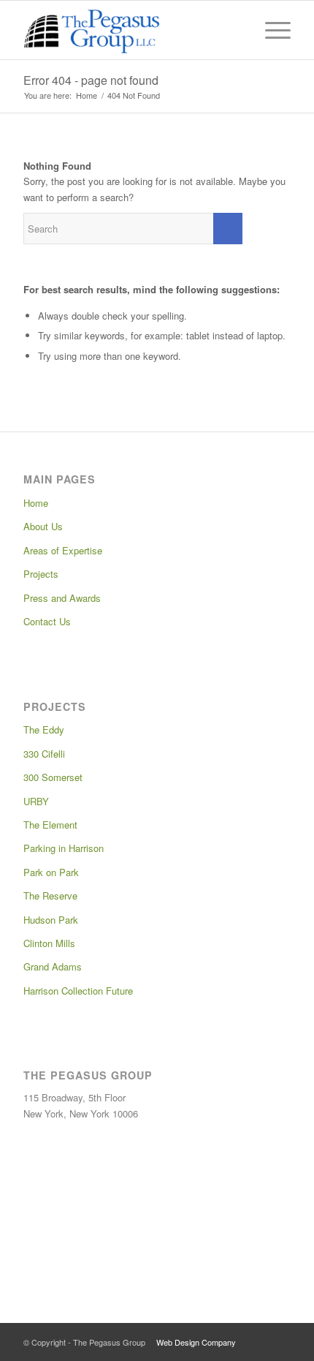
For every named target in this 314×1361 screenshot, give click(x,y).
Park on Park (51, 872)
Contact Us (47, 621)
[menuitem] (236, 30)
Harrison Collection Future (78, 991)
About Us (43, 526)
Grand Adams (52, 966)
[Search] (236, 30)
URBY (36, 801)
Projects (40, 574)
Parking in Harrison (63, 848)
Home (35, 503)
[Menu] (270, 30)
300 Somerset (53, 777)
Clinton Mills (49, 943)
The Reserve (50, 895)
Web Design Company (196, 1342)
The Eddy (43, 729)
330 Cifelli (44, 754)
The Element (50, 825)
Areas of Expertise (62, 550)
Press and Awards (62, 598)
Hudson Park (50, 920)
